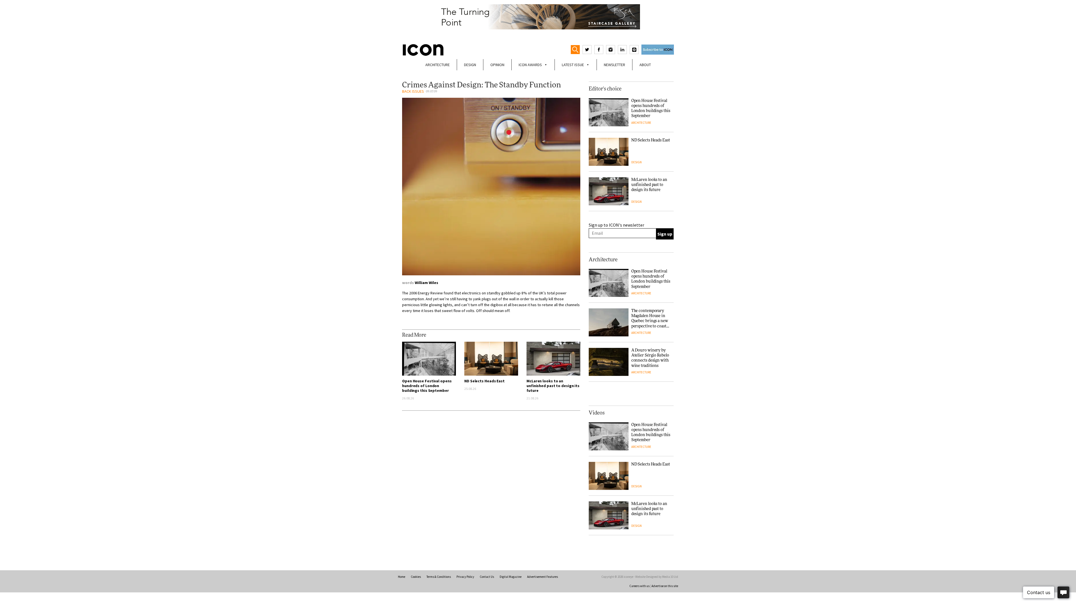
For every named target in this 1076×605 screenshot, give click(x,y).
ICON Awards (530, 64)
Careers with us (639, 586)
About (645, 64)
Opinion (497, 64)
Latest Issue (573, 64)
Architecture (437, 64)
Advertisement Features (542, 577)
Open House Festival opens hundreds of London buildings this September (427, 385)
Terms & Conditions (438, 577)
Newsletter (614, 64)
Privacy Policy (465, 577)
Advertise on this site (664, 586)
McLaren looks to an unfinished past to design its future (553, 385)
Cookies (416, 577)
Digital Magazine (510, 577)
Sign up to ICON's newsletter (616, 225)
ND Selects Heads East (484, 380)
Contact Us (487, 577)
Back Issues (413, 91)
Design (470, 64)
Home (401, 577)
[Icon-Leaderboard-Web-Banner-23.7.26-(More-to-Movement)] (538, 16)
